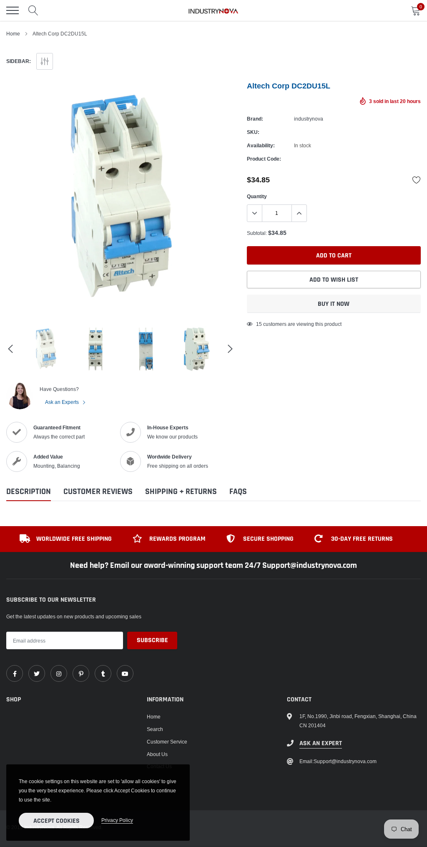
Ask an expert (320, 743)
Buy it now (333, 304)
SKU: (253, 132)
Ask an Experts (62, 402)
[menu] (12, 10)
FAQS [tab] (238, 492)
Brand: (255, 119)
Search (155, 729)
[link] (14, 673)
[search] (33, 10)
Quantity (257, 196)
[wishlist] (416, 180)
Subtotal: (257, 233)
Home (13, 33)
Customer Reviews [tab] (98, 492)
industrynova (308, 119)
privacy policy (117, 820)
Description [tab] (28, 492)
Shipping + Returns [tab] (181, 492)
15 (259, 324)
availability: (261, 145)
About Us (157, 754)
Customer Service (167, 742)
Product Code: (264, 159)
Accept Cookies (56, 821)
